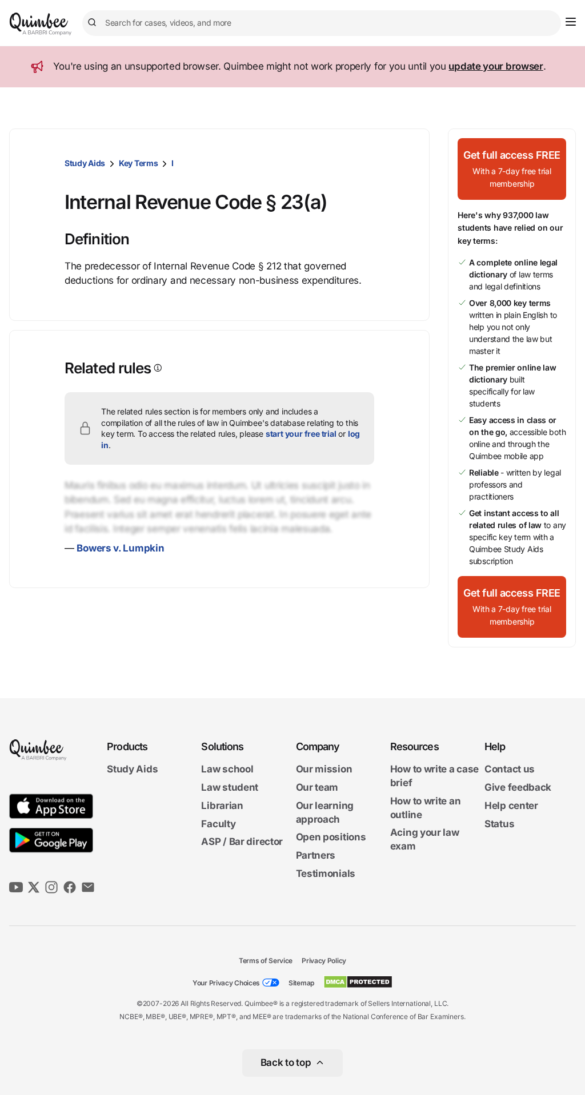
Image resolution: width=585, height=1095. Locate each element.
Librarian (222, 805)
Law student (229, 787)
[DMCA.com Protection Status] (357, 982)
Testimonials (325, 873)
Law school (227, 769)
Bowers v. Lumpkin (120, 548)
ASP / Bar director (242, 841)
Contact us (509, 769)
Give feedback (517, 787)
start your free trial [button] (301, 433)
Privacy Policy (324, 960)
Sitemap (301, 983)
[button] (512, 169)
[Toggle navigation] (571, 22)
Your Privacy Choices (226, 983)
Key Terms (138, 163)
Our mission (324, 769)
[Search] (93, 22)
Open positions (331, 837)
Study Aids (85, 163)
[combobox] (321, 23)
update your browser (495, 66)
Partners (316, 855)
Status (499, 824)
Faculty (218, 824)
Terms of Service (265, 960)
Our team (317, 787)
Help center (511, 805)
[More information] (157, 368)
